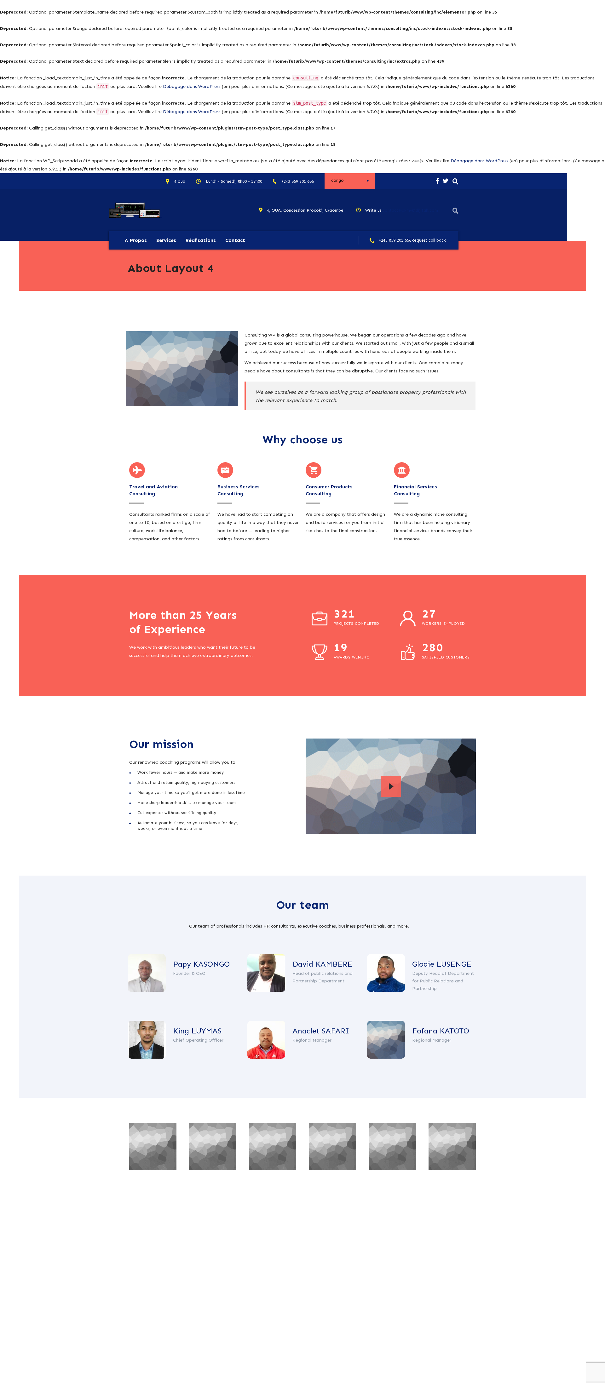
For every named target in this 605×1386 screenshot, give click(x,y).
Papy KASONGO (201, 964)
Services (166, 240)
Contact (235, 240)
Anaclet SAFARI (320, 1030)
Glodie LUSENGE (441, 964)
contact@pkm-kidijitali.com (410, 210)
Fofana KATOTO (440, 1030)
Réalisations (201, 240)
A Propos (135, 240)
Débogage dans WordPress (192, 86)
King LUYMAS (197, 1030)
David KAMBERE (322, 964)
